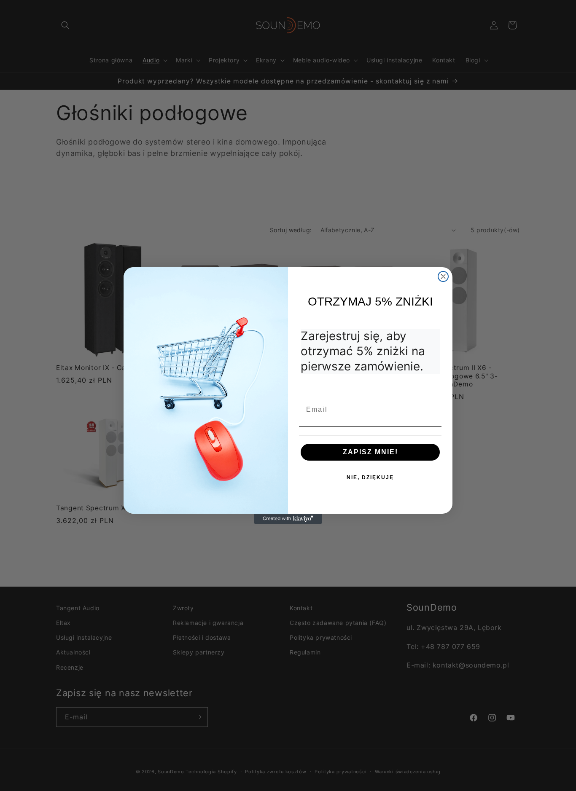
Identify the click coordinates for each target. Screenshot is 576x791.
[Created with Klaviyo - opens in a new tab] (288, 519)
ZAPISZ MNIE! (370, 452)
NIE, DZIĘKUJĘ (370, 477)
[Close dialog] (443, 276)
